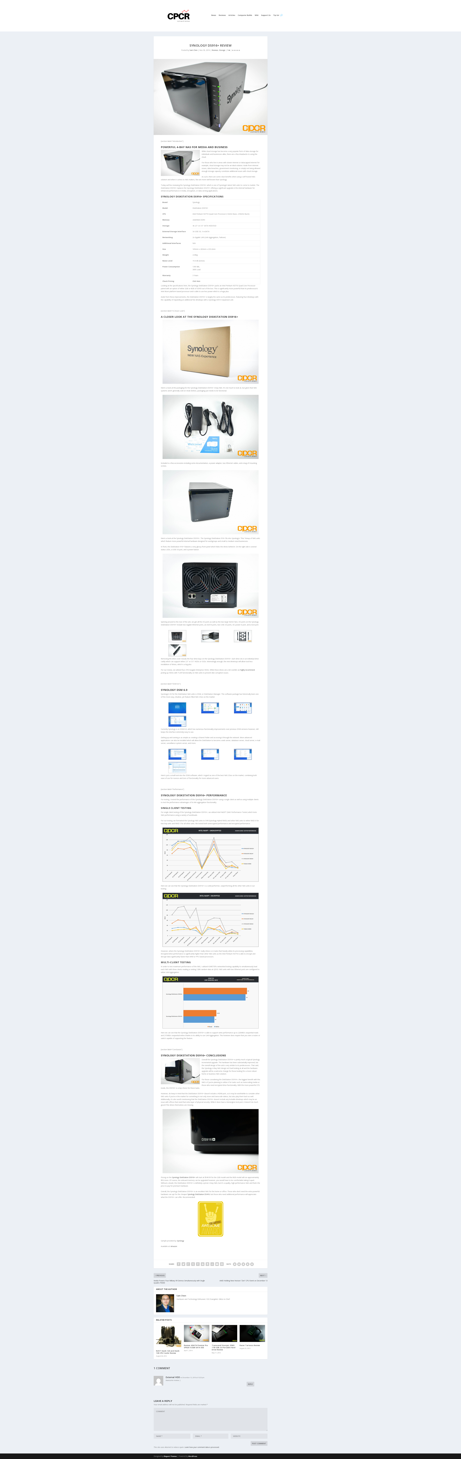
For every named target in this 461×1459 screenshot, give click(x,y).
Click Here (196, 281)
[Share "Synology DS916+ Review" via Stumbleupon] (212, 1264)
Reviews (222, 15)
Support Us (266, 15)
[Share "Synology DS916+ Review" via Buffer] (207, 1264)
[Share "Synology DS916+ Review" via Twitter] (183, 1264)
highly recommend (247, 670)
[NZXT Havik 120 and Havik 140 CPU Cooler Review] (169, 1336)
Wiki (256, 15)
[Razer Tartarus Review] (252, 1333)
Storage (222, 50)
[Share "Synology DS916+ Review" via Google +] (188, 1264)
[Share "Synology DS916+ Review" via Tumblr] (193, 1264)
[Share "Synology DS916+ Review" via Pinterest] (197, 1264)
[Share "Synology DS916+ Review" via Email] (217, 1264)
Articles (231, 15)
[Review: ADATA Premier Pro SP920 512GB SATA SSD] (196, 1333)
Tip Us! (276, 15)
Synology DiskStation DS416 (199, 1194)
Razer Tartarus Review (250, 1345)
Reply (250, 1384)
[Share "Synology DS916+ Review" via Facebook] (178, 1264)
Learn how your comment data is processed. (202, 1447)
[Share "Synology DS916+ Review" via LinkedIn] (202, 1264)
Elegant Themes (170, 1456)
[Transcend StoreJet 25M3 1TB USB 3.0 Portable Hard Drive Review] (224, 1333)
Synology (180, 1241)
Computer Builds (245, 15)
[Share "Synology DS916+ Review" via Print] (221, 1264)
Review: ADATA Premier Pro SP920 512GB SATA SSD (196, 1346)
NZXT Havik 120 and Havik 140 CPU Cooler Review (167, 1352)
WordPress (192, 1456)
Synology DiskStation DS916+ (183, 1177)
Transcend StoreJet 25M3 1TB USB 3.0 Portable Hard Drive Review (223, 1347)
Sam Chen (193, 50)
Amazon (174, 1246)
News (213, 15)
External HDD (173, 1377)
